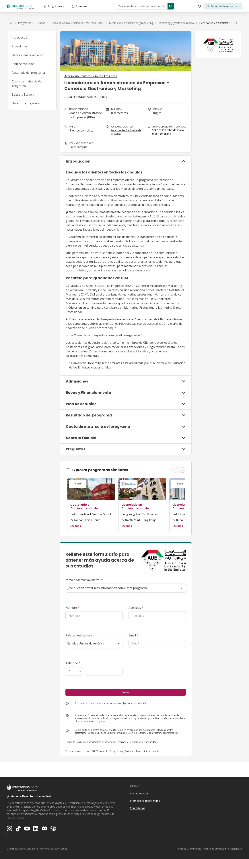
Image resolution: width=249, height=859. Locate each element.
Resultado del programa (28, 73)
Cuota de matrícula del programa (27, 83)
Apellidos (136, 608)
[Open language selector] (199, 6)
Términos (121, 742)
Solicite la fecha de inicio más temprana (168, 131)
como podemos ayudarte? (84, 580)
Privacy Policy (124, 751)
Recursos (81, 6)
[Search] (171, 6)
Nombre (72, 608)
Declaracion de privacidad (143, 742)
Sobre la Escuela (23, 94)
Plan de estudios (23, 64)
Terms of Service (144, 751)
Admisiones (20, 46)
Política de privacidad (214, 848)
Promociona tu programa (145, 800)
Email (133, 635)
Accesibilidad (235, 848)
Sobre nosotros (139, 793)
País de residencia (78, 635)
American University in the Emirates (90, 76)
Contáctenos (137, 808)
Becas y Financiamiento (28, 55)
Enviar (125, 692)
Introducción (20, 38)
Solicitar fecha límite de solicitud (126, 132)
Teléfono (72, 663)
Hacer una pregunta (26, 103)
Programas (55, 6)
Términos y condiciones (188, 848)
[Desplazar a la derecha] (236, 23)
